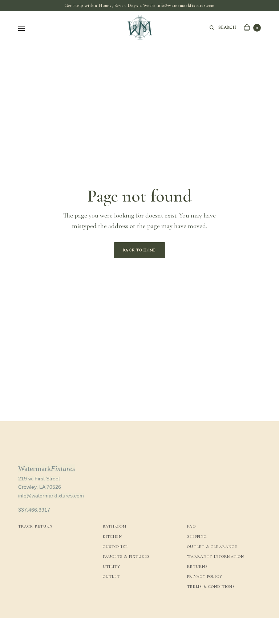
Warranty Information (215, 556)
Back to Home (139, 250)
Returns (197, 566)
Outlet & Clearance (212, 546)
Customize (115, 546)
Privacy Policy (204, 576)
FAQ (191, 526)
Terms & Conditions (211, 586)
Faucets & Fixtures (126, 556)
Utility (112, 566)
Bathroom (115, 526)
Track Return (35, 526)
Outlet (111, 576)
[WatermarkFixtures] (139, 27)
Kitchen (112, 536)
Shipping (197, 536)
